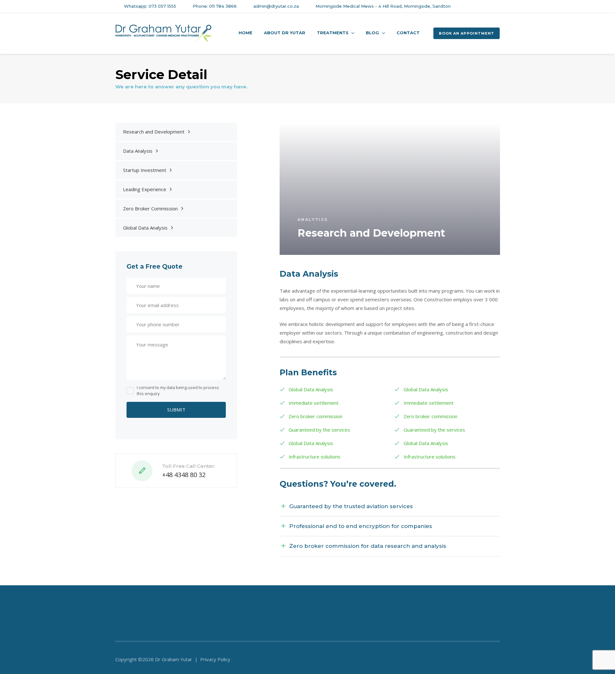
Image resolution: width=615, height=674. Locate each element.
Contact (408, 32)
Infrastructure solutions (314, 456)
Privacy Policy (215, 659)
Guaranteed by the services (319, 429)
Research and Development (153, 131)
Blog (372, 32)
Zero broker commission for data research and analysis (367, 546)
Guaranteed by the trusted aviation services (351, 506)
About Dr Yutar (284, 32)
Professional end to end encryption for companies (360, 526)
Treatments (332, 32)
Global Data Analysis (145, 227)
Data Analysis (137, 151)
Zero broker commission (315, 416)
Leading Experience (144, 189)
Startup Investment (144, 170)
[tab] (390, 506)
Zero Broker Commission (150, 208)
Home (245, 32)
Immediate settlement (314, 403)
